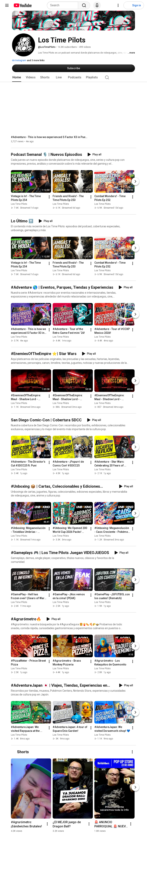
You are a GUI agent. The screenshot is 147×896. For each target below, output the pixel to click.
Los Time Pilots (19, 204)
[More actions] (49, 197)
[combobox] (63, 5)
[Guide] (7, 5)
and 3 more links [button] (36, 60)
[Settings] (118, 5)
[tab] (16, 77)
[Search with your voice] (97, 5)
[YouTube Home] (22, 5)
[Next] (135, 181)
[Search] (84, 5)
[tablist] (73, 77)
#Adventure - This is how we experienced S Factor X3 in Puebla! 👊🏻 (49, 137)
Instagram (20, 60)
